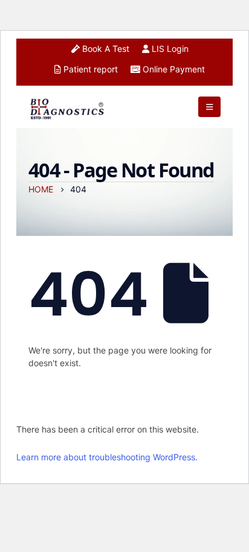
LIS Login (169, 48)
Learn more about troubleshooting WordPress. (107, 457)
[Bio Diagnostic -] (67, 106)
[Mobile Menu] (209, 107)
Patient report (89, 69)
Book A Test (104, 48)
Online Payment (172, 69)
